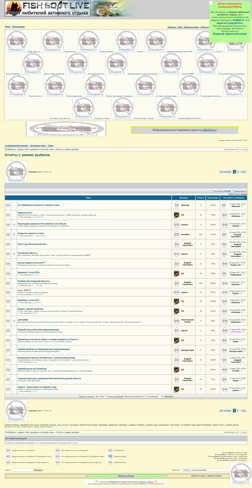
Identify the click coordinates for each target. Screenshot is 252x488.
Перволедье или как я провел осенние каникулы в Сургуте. (48, 339)
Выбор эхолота (35, 96)
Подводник (235, 275)
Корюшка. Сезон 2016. (29, 272)
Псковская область (27, 253)
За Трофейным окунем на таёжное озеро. (39, 205)
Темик (235, 341)
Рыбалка (10, 21)
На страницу (225, 172)
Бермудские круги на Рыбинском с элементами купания (46, 358)
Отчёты (59, 21)
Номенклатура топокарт (144, 118)
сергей (184, 331)
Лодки (33, 21)
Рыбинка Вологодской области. (34, 281)
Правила (172, 27)
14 (201, 379)
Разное (108, 21)
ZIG (182, 215)
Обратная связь (191, 27)
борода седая (187, 350)
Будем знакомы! (106, 51)
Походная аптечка (96, 74)
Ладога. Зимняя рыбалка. (31, 309)
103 (200, 283)
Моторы (45, 21)
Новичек (235, 284)
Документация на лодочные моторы (143, 74)
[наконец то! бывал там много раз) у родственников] (243, 332)
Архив (140, 51)
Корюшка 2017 (25, 213)
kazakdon (185, 234)
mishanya (235, 216)
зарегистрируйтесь (230, 23)
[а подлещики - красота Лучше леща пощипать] (244, 351)
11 (37, 236)
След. (243, 172)
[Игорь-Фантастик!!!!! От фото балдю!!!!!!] (241, 371)
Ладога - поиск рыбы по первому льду (37, 387)
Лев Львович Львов (187, 321)
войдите (238, 20)
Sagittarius (236, 322)
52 (201, 273)
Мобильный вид (126, 476)
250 (200, 234)
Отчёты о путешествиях (166, 96)
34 (201, 389)
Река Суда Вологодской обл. (32, 244)
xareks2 (184, 225)
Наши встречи (69, 51)
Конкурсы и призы (102, 118)
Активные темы (38, 145)
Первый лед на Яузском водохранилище (38, 329)
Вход (7, 27)
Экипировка (74, 21)
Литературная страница (210, 96)
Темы (50, 145)
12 (40, 236)
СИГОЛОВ (23, 320)
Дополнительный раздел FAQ (179, 51)
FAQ (180, 27)
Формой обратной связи (230, 33)
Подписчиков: (240, 191)
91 (201, 215)
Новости (205, 27)
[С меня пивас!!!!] (243, 275)
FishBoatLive (144, 484)
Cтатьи (219, 51)
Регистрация (18, 27)
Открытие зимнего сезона (31, 233)
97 (201, 292)
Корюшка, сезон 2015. (29, 300)
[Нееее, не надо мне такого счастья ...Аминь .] (241, 284)
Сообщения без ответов (16, 145)
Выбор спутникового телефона (119, 96)
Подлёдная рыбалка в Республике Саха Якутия (42, 224)
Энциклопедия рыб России (189, 118)
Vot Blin (235, 371)
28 (201, 311)
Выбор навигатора (74, 96)
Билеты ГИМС (188, 74)
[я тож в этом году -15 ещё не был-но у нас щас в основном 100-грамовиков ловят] (241, 390)
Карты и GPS (92, 21)
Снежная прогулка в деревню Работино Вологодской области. (49, 378)
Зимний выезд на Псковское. (32, 369)
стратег (184, 254)
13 (43, 236)
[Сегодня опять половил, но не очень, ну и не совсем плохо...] (241, 302)
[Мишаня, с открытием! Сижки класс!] (242, 237)
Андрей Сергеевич (236, 236)
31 (201, 360)
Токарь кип (235, 265)
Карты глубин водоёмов (54, 74)
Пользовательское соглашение (231, 74)
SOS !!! (27, 290)
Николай (185, 205)
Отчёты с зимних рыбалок (67, 149)
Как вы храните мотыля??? (31, 263)
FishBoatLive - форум (14, 149)
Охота (22, 21)
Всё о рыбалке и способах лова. (40, 149)
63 (201, 301)
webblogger (235, 332)
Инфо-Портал (33, 51)
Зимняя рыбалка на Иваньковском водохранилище (44, 349)
